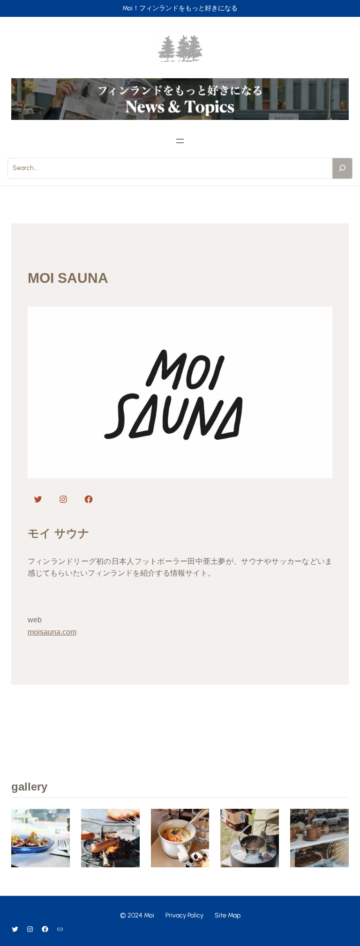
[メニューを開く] (180, 141)
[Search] (342, 168)
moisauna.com (52, 632)
